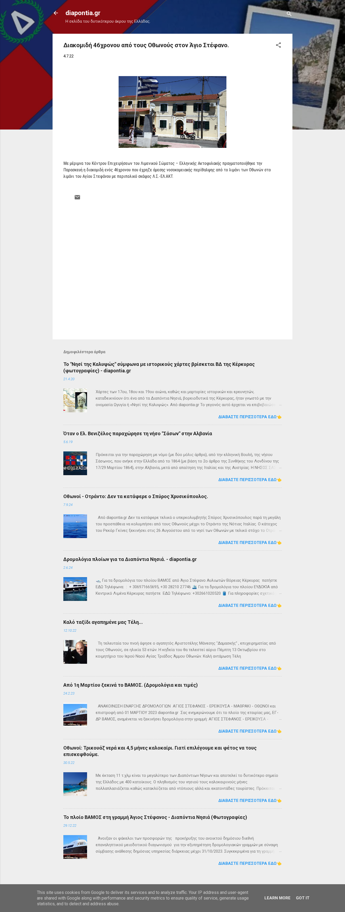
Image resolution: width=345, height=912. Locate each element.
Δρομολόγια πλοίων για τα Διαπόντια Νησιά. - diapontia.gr (130, 559)
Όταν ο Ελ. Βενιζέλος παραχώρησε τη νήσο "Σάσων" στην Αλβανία (137, 433)
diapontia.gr (83, 13)
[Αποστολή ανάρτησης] (77, 199)
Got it (302, 898)
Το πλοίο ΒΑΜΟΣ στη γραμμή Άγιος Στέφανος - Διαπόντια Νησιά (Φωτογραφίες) (155, 817)
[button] (278, 46)
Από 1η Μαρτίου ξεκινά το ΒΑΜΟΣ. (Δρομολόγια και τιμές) (130, 685)
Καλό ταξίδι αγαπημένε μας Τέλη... (103, 622)
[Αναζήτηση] (289, 14)
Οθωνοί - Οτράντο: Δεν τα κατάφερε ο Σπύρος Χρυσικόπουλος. (135, 496)
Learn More (277, 898)
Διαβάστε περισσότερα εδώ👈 (250, 416)
